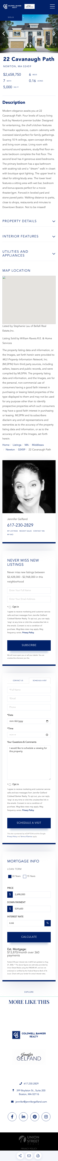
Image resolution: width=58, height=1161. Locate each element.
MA (27, 445)
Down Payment (16, 902)
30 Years (16, 876)
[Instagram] (46, 1116)
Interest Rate (15, 917)
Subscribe (29, 645)
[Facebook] (12, 1116)
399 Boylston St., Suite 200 (30, 1093)
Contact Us (18, 681)
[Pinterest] (34, 1116)
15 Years (31, 876)
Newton (10, 449)
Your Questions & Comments (21, 742)
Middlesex (38, 445)
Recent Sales (25, 531)
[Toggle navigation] (52, 6)
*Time (10, 729)
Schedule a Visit (40, 681)
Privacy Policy (28, 633)
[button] (5, 33)
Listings (17, 445)
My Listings (12, 531)
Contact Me (39, 531)
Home (6, 445)
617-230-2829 (20, 525)
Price (10, 888)
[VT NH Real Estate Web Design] (29, 1140)
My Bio (10, 535)
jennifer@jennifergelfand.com (31, 1102)
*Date (10, 715)
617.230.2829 (31, 1084)
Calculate (29, 937)
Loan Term (14, 869)
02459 (21, 449)
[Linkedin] (23, 1116)
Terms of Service (26, 837)
